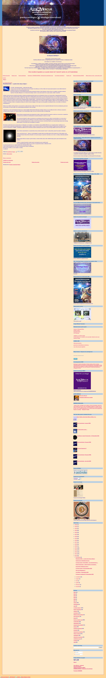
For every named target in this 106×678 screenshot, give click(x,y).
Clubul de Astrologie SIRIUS (78, 75)
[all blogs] (18, 677)
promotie (75, 630)
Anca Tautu (75, 355)
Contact (4, 77)
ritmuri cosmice (9, 153)
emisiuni (75, 611)
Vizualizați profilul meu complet (86, 397)
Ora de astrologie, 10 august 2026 (84, 442)
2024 (76, 528)
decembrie (78, 557)
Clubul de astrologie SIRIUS (79, 667)
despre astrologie (77, 609)
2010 (76, 555)
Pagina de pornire (6, 75)
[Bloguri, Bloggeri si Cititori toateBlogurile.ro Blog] (25, 677)
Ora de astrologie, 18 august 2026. (84, 454)
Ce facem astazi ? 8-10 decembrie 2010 (84, 568)
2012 (76, 551)
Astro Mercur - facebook (79, 665)
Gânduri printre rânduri (78, 614)
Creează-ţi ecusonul (81, 355)
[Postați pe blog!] (19, 151)
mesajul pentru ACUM (78, 625)
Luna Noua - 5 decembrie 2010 (82, 572)
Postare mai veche (64, 162)
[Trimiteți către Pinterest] (22, 151)
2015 (76, 546)
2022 (76, 532)
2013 (76, 549)
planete (75, 626)
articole (75, 602)
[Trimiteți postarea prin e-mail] (16, 151)
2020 (76, 536)
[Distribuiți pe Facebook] (21, 151)
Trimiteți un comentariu (8, 160)
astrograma (76, 604)
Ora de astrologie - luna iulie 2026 (84, 461)
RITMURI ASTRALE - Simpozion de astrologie (83, 668)
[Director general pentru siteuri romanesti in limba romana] (15, 677)
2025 (76, 526)
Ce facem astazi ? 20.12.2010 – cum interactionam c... (87, 562)
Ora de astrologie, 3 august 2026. (84, 423)
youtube (75, 640)
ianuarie (78, 586)
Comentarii (77, 654)
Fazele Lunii (68, 75)
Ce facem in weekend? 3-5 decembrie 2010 (85, 574)
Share (4, 79)
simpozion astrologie (78, 637)
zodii (75, 642)
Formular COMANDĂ (78, 670)
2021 (76, 534)
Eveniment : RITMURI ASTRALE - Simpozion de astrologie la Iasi (40, 75)
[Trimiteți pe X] (20, 151)
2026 (76, 524)
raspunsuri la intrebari (78, 631)
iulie (77, 580)
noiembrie (78, 576)
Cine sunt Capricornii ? (82, 448)
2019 (76, 538)
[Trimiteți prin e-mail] (17, 151)
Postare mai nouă (6, 162)
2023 (76, 530)
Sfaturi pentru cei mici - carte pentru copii (94, 75)
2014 (76, 548)
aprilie (77, 582)
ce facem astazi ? (77, 607)
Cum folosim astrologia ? (59, 75)
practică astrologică (78, 628)
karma (75, 618)
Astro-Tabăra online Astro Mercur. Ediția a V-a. (86, 416)
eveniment (76, 612)
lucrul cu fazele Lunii (78, 619)
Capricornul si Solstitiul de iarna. (82, 560)
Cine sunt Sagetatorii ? (80, 570)
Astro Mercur (84, 395)
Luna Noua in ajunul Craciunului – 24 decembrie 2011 (88, 435)
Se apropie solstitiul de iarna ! (82, 566)
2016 (76, 544)
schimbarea (76, 635)
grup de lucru (76, 616)
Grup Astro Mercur (77, 666)
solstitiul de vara (77, 638)
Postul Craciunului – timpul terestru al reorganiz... (86, 564)
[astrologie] (12, 677)
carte (75, 606)
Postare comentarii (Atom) (14, 164)
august (77, 578)
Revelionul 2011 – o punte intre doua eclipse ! (85, 558)
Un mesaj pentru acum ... (82, 429)
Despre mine (14, 75)
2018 (76, 540)
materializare (76, 623)
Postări (76, 652)
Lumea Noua (76, 621)
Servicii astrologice (22, 75)
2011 (76, 553)
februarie (78, 584)
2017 (76, 542)
